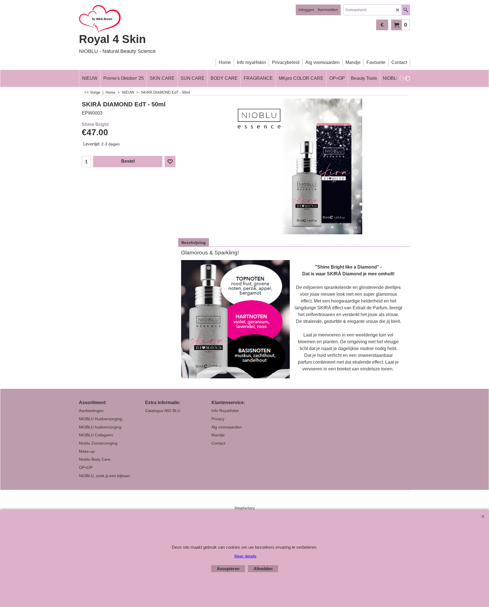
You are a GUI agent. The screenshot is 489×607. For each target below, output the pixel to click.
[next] (407, 78)
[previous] (401, 78)
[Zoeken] (406, 10)
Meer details (245, 556)
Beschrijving (193, 242)
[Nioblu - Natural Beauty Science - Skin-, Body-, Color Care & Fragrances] (128, 19)
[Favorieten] (170, 161)
